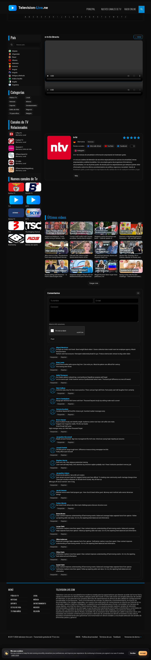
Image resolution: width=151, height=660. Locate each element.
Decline (133, 653)
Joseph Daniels (61, 448)
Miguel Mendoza (62, 347)
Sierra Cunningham (62, 399)
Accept (142, 653)
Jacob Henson (61, 490)
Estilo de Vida (14, 109)
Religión (29, 113)
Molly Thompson (62, 375)
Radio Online (130, 9)
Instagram (80, 150)
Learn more (15, 655)
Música (28, 101)
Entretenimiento (31, 105)
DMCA (78, 637)
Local (28, 97)
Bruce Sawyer (61, 420)
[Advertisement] (75, 28)
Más (76, 176)
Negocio (29, 109)
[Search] (12, 45)
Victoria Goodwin (62, 409)
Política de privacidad (90, 637)
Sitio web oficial (95, 146)
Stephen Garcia (61, 460)
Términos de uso (105, 637)
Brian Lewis (60, 362)
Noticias (12, 101)
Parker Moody (61, 503)
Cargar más (93, 283)
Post (52, 339)
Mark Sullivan (60, 388)
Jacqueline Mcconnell (64, 437)
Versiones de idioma (132, 637)
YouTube (110, 146)
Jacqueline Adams (62, 473)
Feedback (117, 637)
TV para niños (14, 113)
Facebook (123, 146)
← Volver (138, 37)
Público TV (13, 97)
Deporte (12, 105)
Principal (90, 9)
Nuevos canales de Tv (111, 9)
